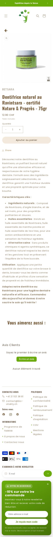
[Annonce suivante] (47, 3)
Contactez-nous (14, 442)
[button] (6, 16)
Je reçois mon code (27, 522)
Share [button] (8, 150)
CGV (35, 424)
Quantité (6, 123)
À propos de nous (14, 436)
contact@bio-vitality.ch (14, 402)
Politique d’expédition (40, 417)
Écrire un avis (26, 359)
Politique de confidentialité (41, 398)
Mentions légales (38, 432)
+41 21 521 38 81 (15, 396)
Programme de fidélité (13, 428)
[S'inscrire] (48, 473)
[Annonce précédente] (5, 3)
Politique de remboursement (42, 408)
